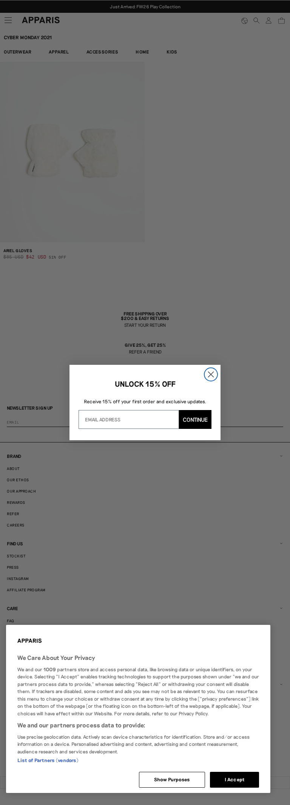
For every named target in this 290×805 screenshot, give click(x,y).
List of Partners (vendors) (47, 760)
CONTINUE (195, 419)
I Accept (234, 779)
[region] (138, 709)
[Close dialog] (211, 374)
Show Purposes (172, 779)
